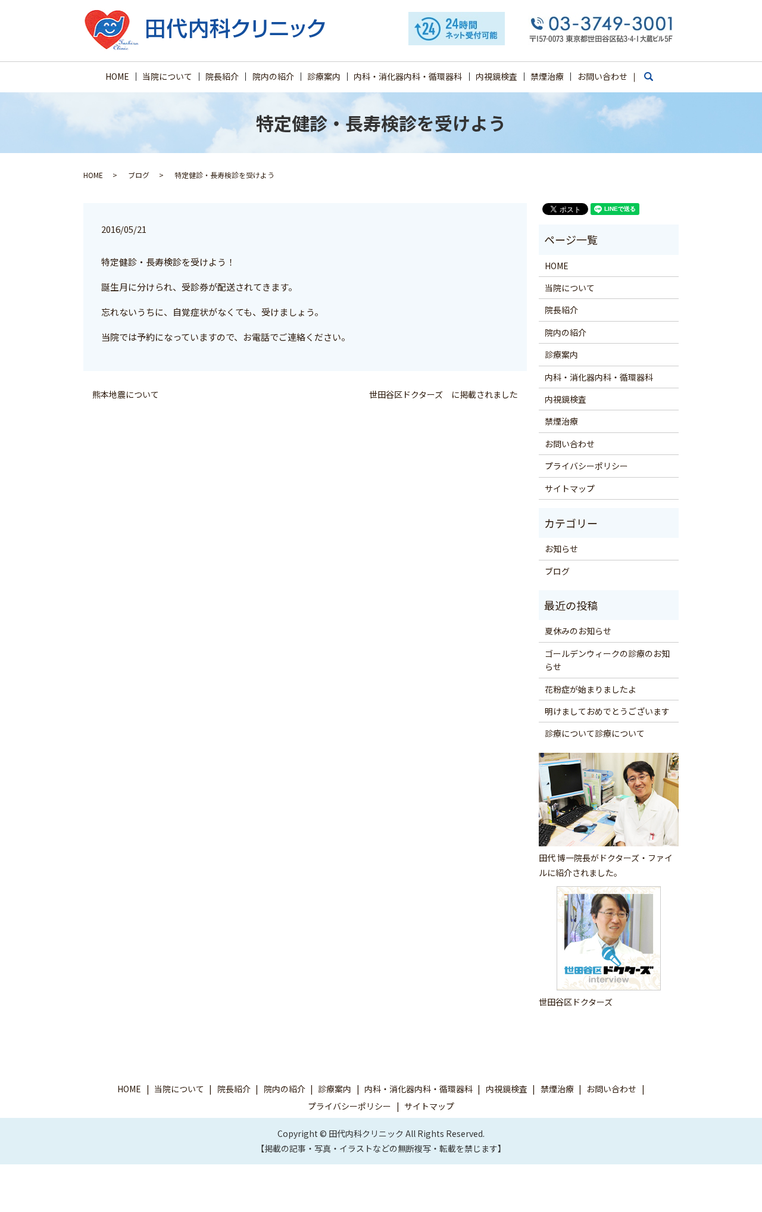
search (654, 81)
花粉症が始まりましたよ (590, 689)
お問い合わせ (602, 76)
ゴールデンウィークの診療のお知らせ (607, 659)
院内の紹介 (273, 76)
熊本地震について (125, 394)
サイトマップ (570, 488)
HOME (117, 76)
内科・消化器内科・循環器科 (408, 76)
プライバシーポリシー (586, 466)
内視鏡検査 (496, 76)
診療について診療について (595, 733)
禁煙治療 (547, 76)
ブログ (138, 175)
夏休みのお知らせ (578, 631)
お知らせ (561, 548)
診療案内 (324, 76)
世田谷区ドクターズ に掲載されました (443, 394)
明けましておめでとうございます (607, 711)
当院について (167, 76)
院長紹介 (222, 76)
